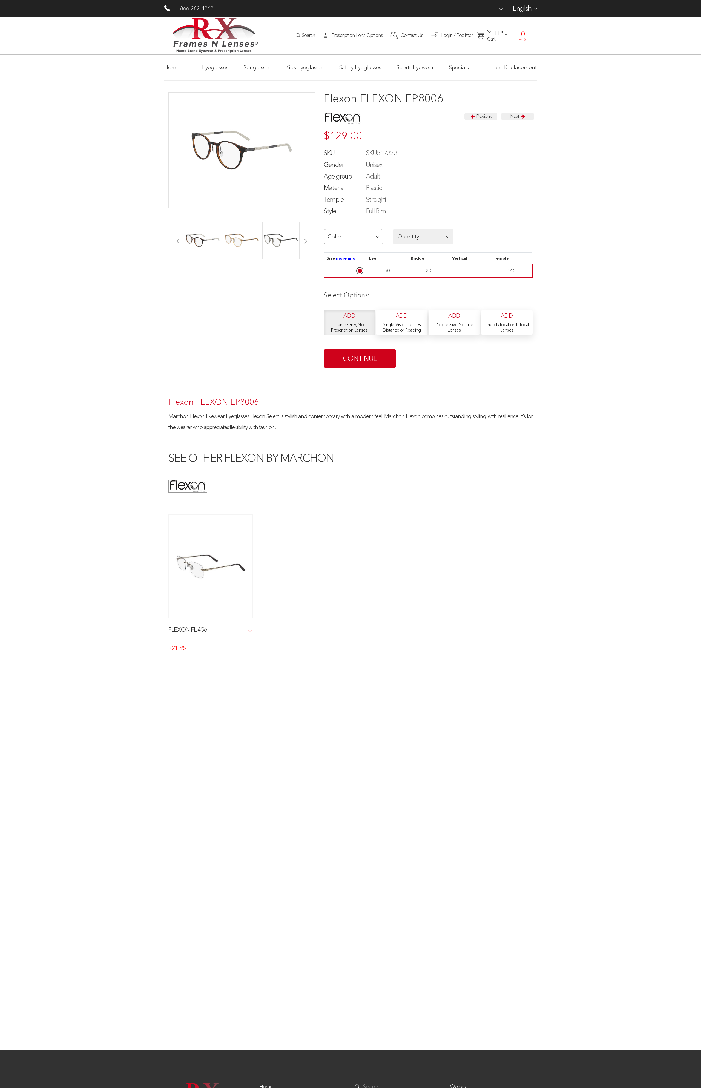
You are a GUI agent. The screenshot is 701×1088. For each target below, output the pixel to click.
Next (515, 116)
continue (360, 358)
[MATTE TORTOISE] (202, 240)
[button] (353, 236)
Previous (483, 116)
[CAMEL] (241, 240)
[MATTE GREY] (281, 240)
